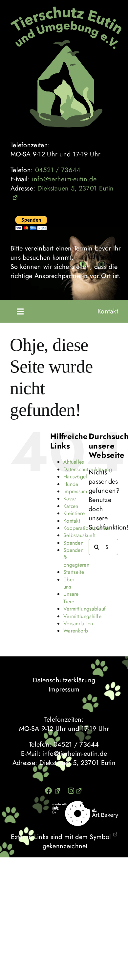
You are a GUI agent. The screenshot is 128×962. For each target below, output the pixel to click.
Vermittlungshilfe (82, 616)
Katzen (70, 506)
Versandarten (78, 623)
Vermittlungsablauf (84, 608)
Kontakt (107, 311)
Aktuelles (73, 462)
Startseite (73, 572)
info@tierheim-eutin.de (64, 179)
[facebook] (53, 790)
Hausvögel (75, 476)
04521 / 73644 (58, 170)
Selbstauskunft (79, 535)
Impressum (75, 491)
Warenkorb (75, 630)
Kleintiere (74, 513)
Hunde (70, 484)
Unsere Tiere (71, 597)
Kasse (69, 498)
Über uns (68, 583)
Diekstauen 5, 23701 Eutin (75, 188)
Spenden (73, 543)
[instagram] (75, 790)
